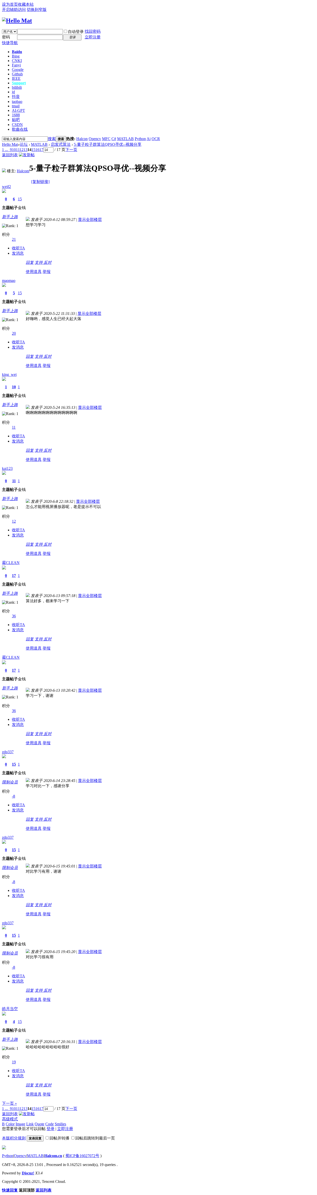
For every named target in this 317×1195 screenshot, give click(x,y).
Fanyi (16, 65)
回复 (30, 262)
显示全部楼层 (90, 219)
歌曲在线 (20, 129)
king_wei (9, 374)
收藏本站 (26, 4)
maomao (8, 280)
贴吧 (16, 120)
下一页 (71, 150)
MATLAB (125, 139)
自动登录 (76, 32)
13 (25, 150)
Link (30, 1124)
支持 (39, 262)
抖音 (16, 96)
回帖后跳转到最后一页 (95, 1138)
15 (33, 150)
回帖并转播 (59, 1138)
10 (14, 150)
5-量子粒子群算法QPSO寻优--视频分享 (107, 144)
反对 (48, 262)
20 (14, 333)
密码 (6, 37)
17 (41, 150)
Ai (149, 139)
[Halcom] (4, 171)
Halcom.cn (53, 1156)
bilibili (17, 87)
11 (18, 150)
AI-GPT (18, 110)
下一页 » (9, 1103)
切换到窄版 (37, 9)
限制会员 (10, 782)
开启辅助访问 (14, 9)
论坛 (24, 144)
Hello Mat (10, 144)
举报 (47, 271)
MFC (106, 139)
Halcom (23, 171)
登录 (50, 1129)
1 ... (5, 150)
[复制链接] (40, 181)
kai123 (7, 468)
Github (17, 74)
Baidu (17, 52)
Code (49, 1124)
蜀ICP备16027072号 (82, 1156)
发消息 (18, 253)
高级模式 (10, 1119)
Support (19, 83)
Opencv (95, 139)
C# (113, 139)
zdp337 (8, 752)
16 (37, 150)
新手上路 (10, 217)
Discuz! (28, 1173)
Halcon (82, 139)
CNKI (17, 61)
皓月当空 (10, 1009)
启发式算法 (61, 144)
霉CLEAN (11, 563)
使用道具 (34, 271)
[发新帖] (27, 155)
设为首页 (10, 4)
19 (14, 1062)
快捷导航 (10, 43)
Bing (16, 56)
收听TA (18, 248)
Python (140, 139)
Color (10, 1124)
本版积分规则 (14, 1138)
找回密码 (93, 31)
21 (14, 239)
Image (20, 1124)
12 (22, 150)
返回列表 (10, 155)
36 (14, 616)
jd (13, 92)
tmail (16, 106)
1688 (16, 115)
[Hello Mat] (17, 20)
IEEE (16, 78)
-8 (13, 796)
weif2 (6, 186)
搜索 (52, 139)
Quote (39, 1124)
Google (18, 69)
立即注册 (93, 37)
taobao (17, 101)
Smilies (60, 1124)
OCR (156, 139)
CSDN (17, 124)
